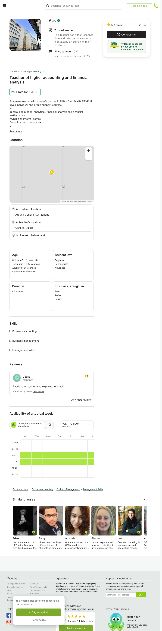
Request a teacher (14, 587)
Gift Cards (34, 594)
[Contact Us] (156, 5)
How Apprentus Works (16, 584)
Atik (52, 20)
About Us (34, 584)
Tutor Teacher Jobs (38, 587)
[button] (145, 25)
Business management (25, 340)
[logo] (26, 5)
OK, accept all (39, 612)
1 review (118, 25)
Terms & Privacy (37, 590)
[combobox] (83, 6)
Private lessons (20, 489)
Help (8, 590)
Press (9, 594)
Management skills (23, 350)
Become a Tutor (139, 6)
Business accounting (24, 331)
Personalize (39, 619)
